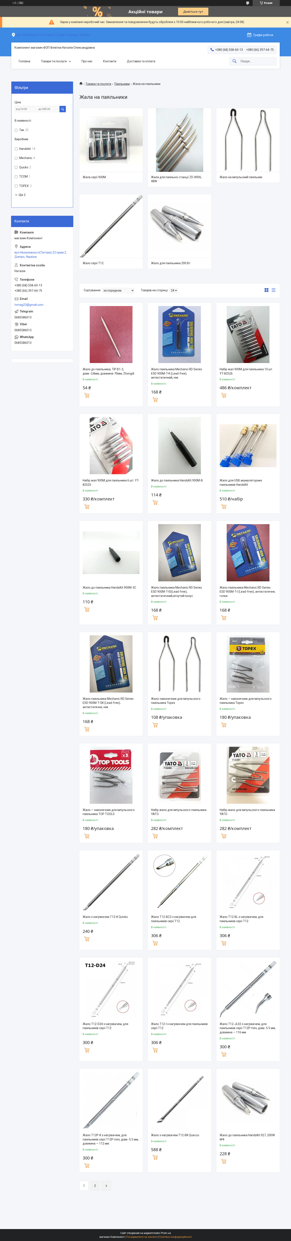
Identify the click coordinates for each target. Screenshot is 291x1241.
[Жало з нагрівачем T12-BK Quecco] (179, 1100)
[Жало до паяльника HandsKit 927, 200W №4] (248, 1100)
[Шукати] (235, 61)
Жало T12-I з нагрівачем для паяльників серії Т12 (179, 1026)
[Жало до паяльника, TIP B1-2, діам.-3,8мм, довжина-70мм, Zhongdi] (111, 334)
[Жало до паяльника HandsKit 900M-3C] (111, 552)
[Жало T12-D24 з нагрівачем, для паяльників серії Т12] (111, 989)
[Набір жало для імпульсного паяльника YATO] (179, 775)
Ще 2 (22, 195)
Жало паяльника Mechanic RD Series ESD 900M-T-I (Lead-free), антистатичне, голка (247, 592)
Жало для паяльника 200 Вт (170, 263)
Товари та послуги (54, 61)
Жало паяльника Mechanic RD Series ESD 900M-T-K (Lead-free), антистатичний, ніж (176, 373)
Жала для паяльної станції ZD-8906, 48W (176, 179)
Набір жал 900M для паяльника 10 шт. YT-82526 (246, 371)
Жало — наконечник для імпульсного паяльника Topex (246, 701)
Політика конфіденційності (175, 1236)
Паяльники (122, 84)
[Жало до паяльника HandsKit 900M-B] (179, 445)
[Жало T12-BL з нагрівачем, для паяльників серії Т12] (248, 882)
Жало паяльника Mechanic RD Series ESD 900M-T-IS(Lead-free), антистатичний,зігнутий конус (176, 592)
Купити (87, 395)
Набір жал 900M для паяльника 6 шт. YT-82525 (111, 482)
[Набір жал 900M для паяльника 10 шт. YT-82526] (248, 334)
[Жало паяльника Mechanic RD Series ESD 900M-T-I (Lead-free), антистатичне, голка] (248, 552)
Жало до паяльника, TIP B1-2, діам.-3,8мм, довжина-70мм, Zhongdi (108, 371)
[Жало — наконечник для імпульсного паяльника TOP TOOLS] (111, 775)
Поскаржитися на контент (141, 1236)
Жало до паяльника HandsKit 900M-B (177, 480)
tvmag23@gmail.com (28, 304)
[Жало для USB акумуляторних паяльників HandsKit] (248, 445)
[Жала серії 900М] (111, 140)
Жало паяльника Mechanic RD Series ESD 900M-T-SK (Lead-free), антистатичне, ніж (108, 703)
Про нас (87, 61)
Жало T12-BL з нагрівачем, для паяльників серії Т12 (241, 919)
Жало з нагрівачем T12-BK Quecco (175, 1135)
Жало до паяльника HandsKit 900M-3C (109, 587)
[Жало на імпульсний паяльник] (248, 140)
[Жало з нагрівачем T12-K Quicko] (111, 882)
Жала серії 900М (94, 177)
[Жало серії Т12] (111, 226)
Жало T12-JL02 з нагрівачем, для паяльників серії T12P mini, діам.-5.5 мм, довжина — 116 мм (248, 1028)
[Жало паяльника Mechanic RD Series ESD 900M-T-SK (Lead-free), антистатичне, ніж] (111, 663)
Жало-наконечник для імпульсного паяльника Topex (175, 701)
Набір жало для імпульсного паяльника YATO (178, 812)
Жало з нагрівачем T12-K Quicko (105, 917)
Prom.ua (166, 1233)
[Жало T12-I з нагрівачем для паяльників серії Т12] (179, 989)
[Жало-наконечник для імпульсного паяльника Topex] (179, 663)
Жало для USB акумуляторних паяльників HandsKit (241, 482)
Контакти (109, 61)
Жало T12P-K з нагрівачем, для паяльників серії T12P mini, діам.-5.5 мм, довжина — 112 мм (111, 1139)
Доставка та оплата (141, 61)
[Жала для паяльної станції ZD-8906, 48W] (179, 140)
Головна (24, 61)
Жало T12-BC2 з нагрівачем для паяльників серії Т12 (173, 919)
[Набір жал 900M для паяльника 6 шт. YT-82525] (111, 445)
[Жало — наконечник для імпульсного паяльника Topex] (248, 663)
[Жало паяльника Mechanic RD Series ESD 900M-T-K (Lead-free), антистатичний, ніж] (179, 334)
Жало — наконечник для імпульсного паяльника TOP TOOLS (109, 812)
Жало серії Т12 (93, 263)
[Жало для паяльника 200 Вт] (179, 226)
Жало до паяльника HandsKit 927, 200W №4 (247, 1137)
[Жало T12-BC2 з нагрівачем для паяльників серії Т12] (179, 882)
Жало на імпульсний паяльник (241, 177)
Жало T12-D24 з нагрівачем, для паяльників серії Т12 (105, 1026)
